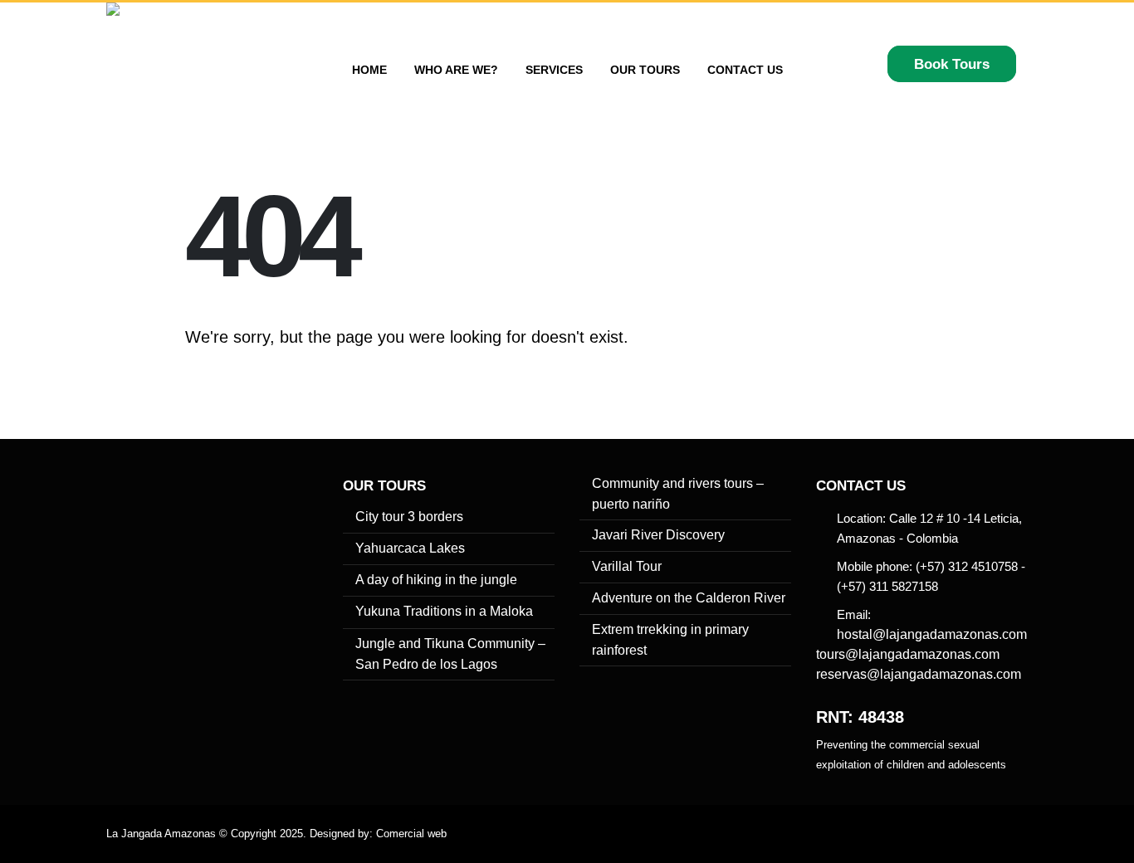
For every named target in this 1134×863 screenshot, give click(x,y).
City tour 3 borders (409, 517)
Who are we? (456, 69)
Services (554, 69)
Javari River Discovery (658, 535)
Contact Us (745, 69)
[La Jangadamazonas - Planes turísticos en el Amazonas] (181, 69)
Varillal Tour (627, 566)
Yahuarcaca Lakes (410, 548)
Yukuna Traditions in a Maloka (444, 611)
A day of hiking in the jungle (436, 580)
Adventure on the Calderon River (688, 598)
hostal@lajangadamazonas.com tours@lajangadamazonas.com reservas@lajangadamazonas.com (921, 654)
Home (369, 69)
